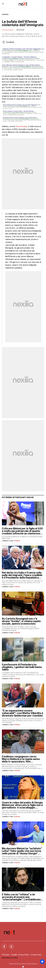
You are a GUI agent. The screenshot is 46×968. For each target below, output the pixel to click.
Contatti (14, 955)
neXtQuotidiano (8, 30)
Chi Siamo (6, 955)
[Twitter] (10, 945)
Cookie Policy (36, 955)
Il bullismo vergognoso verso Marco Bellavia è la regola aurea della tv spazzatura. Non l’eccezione (21, 759)
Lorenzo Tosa (7, 541)
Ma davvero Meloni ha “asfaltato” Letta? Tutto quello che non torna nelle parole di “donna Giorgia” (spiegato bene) (22, 851)
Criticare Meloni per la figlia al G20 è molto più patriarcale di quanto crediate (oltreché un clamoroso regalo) (22, 531)
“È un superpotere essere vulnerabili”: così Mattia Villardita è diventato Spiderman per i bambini (22, 713)
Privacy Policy (23, 955)
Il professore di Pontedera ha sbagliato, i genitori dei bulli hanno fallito (22, 667)
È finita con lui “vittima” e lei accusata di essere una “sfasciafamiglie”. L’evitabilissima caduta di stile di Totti (22, 897)
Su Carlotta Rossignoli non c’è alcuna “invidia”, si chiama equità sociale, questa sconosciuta (21, 621)
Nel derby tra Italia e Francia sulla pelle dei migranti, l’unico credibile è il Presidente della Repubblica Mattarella (22, 575)
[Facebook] (3, 945)
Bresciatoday (21, 126)
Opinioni (5, 14)
